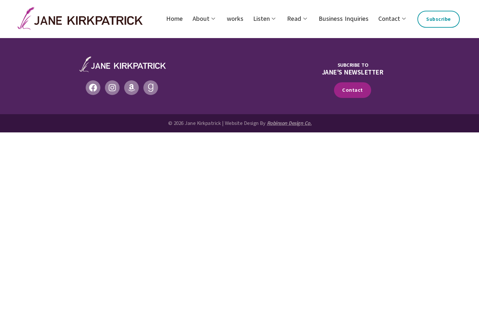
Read (294, 19)
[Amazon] (131, 87)
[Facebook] (93, 87)
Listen (261, 19)
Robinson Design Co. (289, 123)
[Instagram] (112, 87)
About (201, 19)
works (235, 19)
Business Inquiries (344, 19)
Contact (389, 19)
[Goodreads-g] (150, 87)
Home (174, 19)
